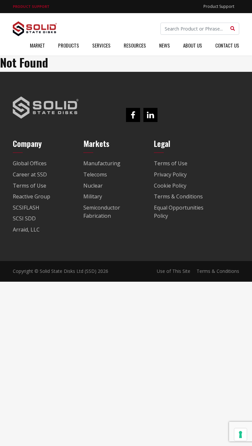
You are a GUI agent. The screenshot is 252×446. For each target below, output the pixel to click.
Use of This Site (173, 271)
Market (37, 45)
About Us (192, 45)
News (164, 45)
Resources (135, 45)
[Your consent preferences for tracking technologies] (240, 434)
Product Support (218, 6)
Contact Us (227, 45)
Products (68, 45)
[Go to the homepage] (45, 107)
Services (101, 45)
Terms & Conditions (218, 271)
